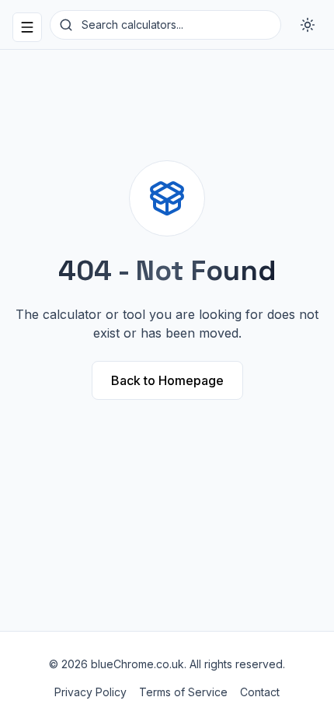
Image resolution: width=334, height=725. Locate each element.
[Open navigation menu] (27, 27)
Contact (260, 692)
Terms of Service (183, 692)
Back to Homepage (167, 380)
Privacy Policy (90, 692)
